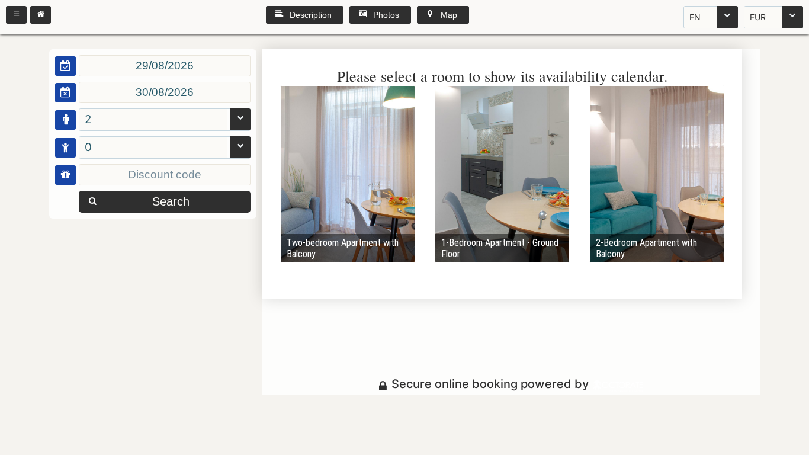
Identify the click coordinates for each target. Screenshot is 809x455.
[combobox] (710, 17)
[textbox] (165, 65)
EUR (758, 17)
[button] (16, 15)
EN (695, 17)
